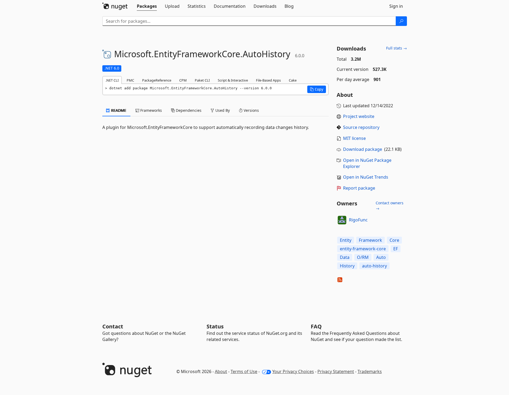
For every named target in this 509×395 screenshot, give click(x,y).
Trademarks (370, 371)
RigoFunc (358, 220)
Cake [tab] (293, 80)
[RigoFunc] (342, 220)
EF (395, 249)
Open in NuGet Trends (365, 177)
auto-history (374, 266)
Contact (112, 326)
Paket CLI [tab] (202, 80)
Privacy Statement (335, 371)
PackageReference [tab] (156, 80)
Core (394, 240)
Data (344, 257)
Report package (359, 188)
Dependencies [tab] (188, 110)
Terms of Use (244, 371)
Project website (358, 116)
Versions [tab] (251, 110)
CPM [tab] (183, 80)
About (221, 371)
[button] (316, 89)
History (347, 266)
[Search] (401, 21)
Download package (362, 149)
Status (215, 326)
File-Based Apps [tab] (268, 80)
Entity (345, 240)
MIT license (354, 138)
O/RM (363, 257)
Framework (370, 240)
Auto (381, 257)
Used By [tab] (222, 110)
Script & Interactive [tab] (233, 80)
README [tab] (118, 110)
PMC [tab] (130, 80)
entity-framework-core (363, 249)
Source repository (361, 127)
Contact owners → (389, 205)
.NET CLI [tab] (112, 80)
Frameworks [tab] (150, 110)
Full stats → (396, 48)
